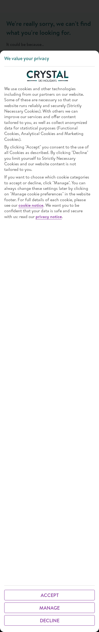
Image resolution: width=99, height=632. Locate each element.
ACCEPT (50, 595)
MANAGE (49, 608)
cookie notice (30, 205)
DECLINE (49, 620)
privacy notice (49, 216)
